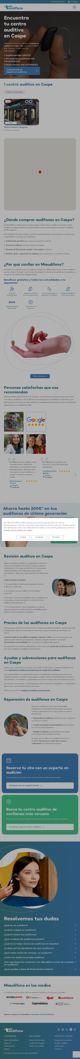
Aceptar (23, 537)
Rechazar (56, 537)
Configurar (39, 537)
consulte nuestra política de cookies (18, 530)
